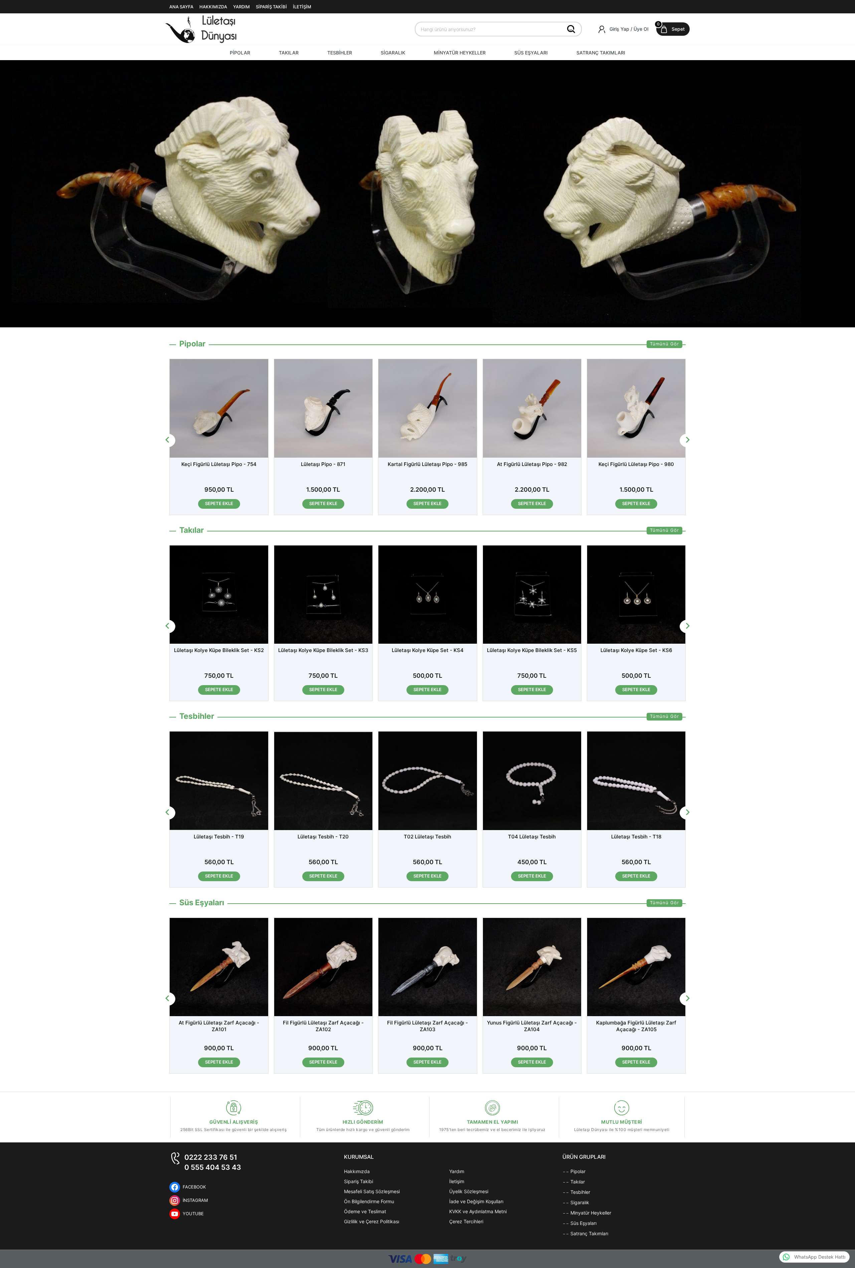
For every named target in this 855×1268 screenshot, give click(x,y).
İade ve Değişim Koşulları (476, 1201)
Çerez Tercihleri (466, 1221)
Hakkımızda (357, 1171)
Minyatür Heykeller (590, 1213)
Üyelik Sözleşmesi (468, 1191)
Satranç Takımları (588, 1233)
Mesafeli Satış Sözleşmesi (372, 1191)
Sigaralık (579, 1202)
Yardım (456, 1171)
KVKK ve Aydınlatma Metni (478, 1211)
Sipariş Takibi (358, 1181)
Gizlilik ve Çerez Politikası (371, 1221)
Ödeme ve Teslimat (365, 1211)
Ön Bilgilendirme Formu (369, 1201)
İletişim (456, 1181)
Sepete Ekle (231, 503)
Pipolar (577, 1171)
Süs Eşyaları (582, 1223)
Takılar (577, 1181)
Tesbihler (579, 1192)
